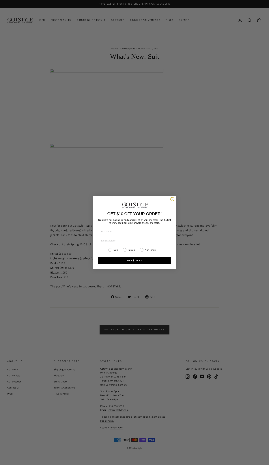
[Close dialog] (172, 199)
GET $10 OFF (134, 260)
